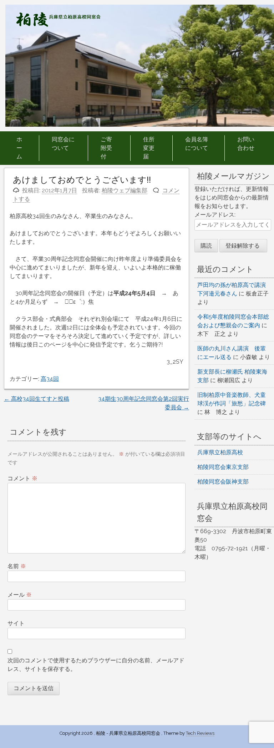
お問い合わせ (245, 143)
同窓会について (63, 143)
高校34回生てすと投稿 (36, 398)
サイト (16, 623)
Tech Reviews (200, 733)
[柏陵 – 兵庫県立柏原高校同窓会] (58, 24)
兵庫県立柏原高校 (220, 452)
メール (19, 594)
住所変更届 (148, 148)
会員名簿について (196, 143)
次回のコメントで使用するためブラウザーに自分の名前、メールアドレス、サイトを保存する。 (95, 664)
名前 (16, 566)
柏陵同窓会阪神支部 (223, 481)
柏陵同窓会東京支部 (223, 467)
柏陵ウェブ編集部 (124, 190)
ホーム (19, 148)
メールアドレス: (214, 214)
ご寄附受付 (106, 148)
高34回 (50, 378)
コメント (22, 478)
